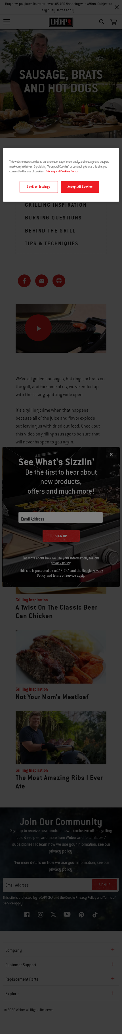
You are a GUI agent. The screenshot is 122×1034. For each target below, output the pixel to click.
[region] (61, 175)
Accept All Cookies (80, 187)
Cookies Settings (38, 187)
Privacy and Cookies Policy (62, 172)
